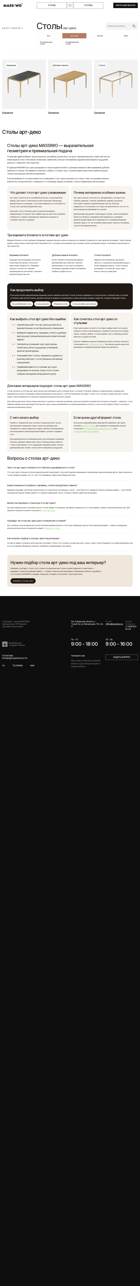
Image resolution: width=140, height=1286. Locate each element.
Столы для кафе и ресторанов (84, 304)
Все (48, 36)
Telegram (17, 665)
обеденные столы (106, 428)
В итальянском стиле (46, 43)
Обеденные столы (60, 304)
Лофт (126, 36)
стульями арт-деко (96, 344)
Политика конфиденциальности (14, 657)
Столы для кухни (42, 304)
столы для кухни (91, 428)
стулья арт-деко (48, 510)
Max (32, 665)
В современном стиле (72, 43)
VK (3, 665)
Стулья (88, 5)
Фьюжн (100, 36)
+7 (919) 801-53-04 (131, 627)
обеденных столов (51, 528)
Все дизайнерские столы (21, 304)
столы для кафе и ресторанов (86, 431)
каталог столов (88, 426)
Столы (51, 5)
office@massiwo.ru (114, 624)
